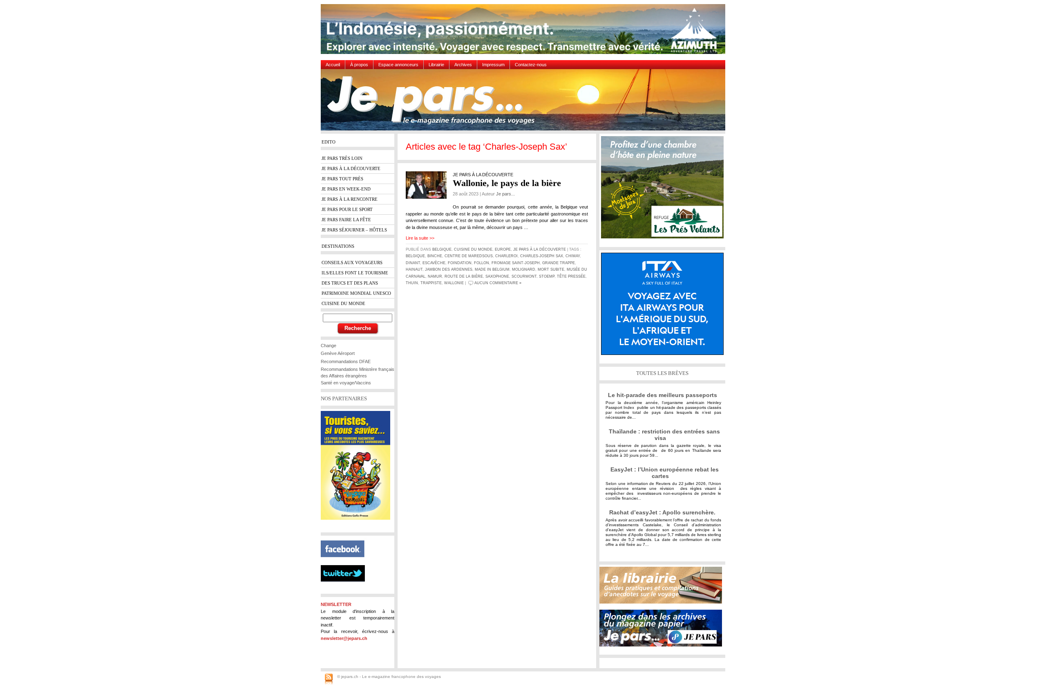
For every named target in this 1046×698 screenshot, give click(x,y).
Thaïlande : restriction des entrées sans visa (664, 434)
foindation (460, 263)
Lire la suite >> (420, 238)
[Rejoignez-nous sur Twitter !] (346, 588)
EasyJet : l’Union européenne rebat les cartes (664, 472)
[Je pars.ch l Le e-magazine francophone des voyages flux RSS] (329, 679)
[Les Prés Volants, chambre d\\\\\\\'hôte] (664, 190)
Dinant (413, 263)
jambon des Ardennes (448, 269)
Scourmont (524, 276)
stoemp (546, 276)
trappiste (431, 283)
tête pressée (571, 276)
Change (328, 345)
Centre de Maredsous (469, 256)
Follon (481, 263)
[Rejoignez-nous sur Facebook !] (346, 561)
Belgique (441, 249)
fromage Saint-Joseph (516, 263)
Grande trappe (558, 263)
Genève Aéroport (338, 353)
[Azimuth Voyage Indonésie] (525, 32)
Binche (434, 256)
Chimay (572, 256)
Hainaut (414, 269)
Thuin (412, 283)
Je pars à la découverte (539, 249)
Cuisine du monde (473, 249)
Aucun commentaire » (497, 283)
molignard (523, 269)
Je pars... (505, 193)
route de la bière (464, 276)
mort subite (551, 269)
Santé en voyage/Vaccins (346, 382)
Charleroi (506, 256)
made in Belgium (492, 269)
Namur (435, 276)
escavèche (433, 263)
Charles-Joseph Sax (541, 256)
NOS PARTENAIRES (344, 398)
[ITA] (664, 307)
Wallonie (454, 283)
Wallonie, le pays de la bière (507, 183)
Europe (503, 249)
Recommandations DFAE (346, 361)
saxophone (497, 276)
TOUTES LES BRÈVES (662, 373)
